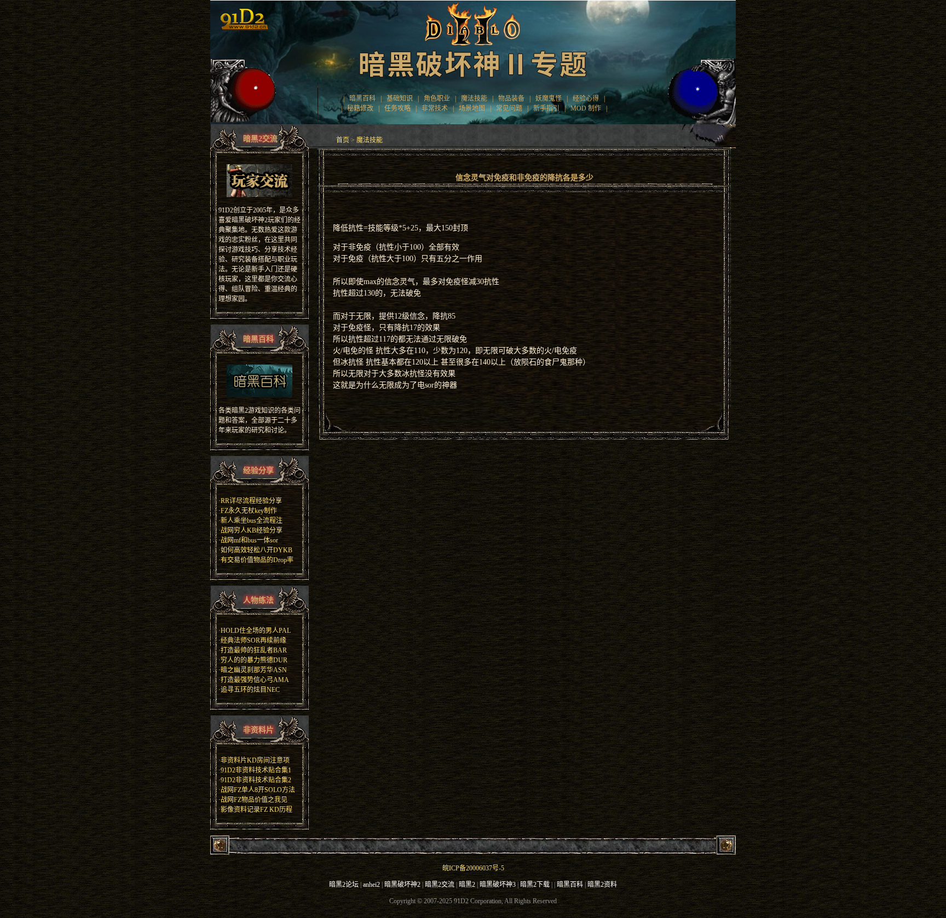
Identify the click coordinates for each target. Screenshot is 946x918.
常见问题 (509, 108)
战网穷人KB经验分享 (251, 530)
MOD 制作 (585, 108)
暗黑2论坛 (344, 884)
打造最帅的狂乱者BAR (254, 650)
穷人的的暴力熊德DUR (254, 660)
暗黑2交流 (439, 884)
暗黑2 (467, 884)
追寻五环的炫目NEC (250, 690)
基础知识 (400, 98)
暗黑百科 (362, 98)
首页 (342, 140)
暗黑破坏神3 (498, 884)
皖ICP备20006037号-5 (473, 868)
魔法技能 (474, 98)
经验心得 (586, 98)
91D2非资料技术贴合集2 (256, 780)
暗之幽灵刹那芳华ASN (254, 670)
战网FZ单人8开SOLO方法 (258, 790)
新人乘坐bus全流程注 (251, 520)
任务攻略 (397, 108)
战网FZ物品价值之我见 (254, 800)
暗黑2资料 (602, 884)
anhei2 (371, 884)
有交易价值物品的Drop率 (257, 560)
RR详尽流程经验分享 (251, 501)
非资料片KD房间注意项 (255, 760)
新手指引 (546, 108)
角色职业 (437, 98)
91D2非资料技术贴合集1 (256, 770)
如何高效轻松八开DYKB (256, 550)
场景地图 (472, 108)
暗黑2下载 (535, 884)
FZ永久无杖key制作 (249, 511)
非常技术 (435, 108)
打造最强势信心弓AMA (255, 680)
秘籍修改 (360, 108)
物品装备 (511, 98)
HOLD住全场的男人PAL (256, 630)
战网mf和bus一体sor (249, 540)
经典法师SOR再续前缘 (253, 640)
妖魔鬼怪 (548, 98)
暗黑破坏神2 (402, 884)
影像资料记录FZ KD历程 (256, 809)
